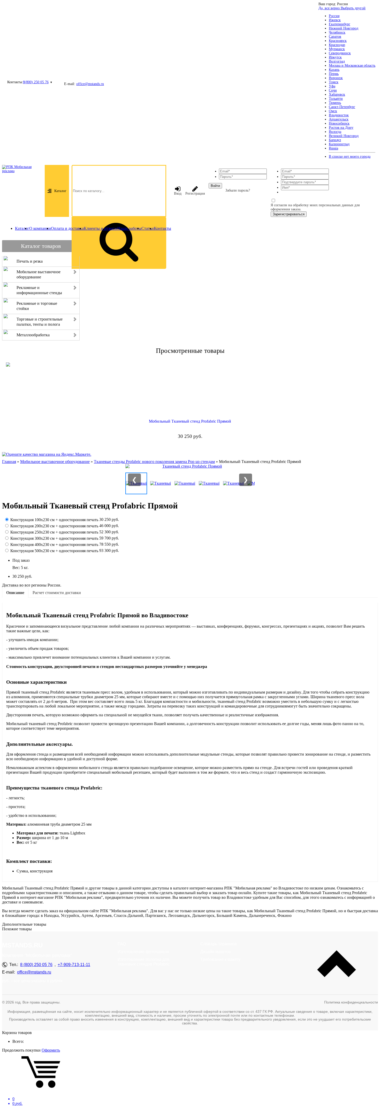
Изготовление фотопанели (143, 951)
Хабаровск (337, 94)
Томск (333, 82)
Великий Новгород (344, 136)
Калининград (339, 144)
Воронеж (336, 78)
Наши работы (129, 228)
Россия (334, 16)
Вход (177, 193)
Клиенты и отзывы (100, 228)
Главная (9, 461)
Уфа (332, 86)
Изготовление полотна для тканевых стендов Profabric (144, 961)
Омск (333, 111)
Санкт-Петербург (342, 107)
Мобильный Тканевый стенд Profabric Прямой (190, 421)
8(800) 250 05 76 (36, 82)
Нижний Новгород (343, 28)
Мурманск (337, 49)
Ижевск (335, 20)
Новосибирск (339, 123)
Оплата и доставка (67, 228)
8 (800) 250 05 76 (36, 964)
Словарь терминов (218, 944)
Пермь (334, 74)
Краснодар (337, 45)
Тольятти (336, 99)
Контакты (162, 228)
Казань (334, 70)
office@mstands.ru (90, 84)
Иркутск (335, 57)
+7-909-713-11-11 (74, 964)
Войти (215, 186)
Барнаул (335, 140)
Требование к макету (220, 959)
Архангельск (338, 119)
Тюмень (335, 103)
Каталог (60, 191)
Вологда (335, 132)
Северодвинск (340, 53)
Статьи (147, 228)
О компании (40, 228)
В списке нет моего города (349, 156)
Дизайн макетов (215, 951)
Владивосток (339, 115)
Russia (333, 148)
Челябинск (337, 32)
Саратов (335, 37)
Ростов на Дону (341, 128)
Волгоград (337, 61)
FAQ (122, 944)
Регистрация (195, 193)
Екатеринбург (339, 24)
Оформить (51, 1050)
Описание (15, 592)
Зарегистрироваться (289, 214)
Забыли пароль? (237, 190)
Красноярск (338, 41)
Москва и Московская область (352, 65)
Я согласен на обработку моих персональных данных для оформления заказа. (315, 207)
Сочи (333, 90)
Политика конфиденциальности (351, 1002)
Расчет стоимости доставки (57, 592)
